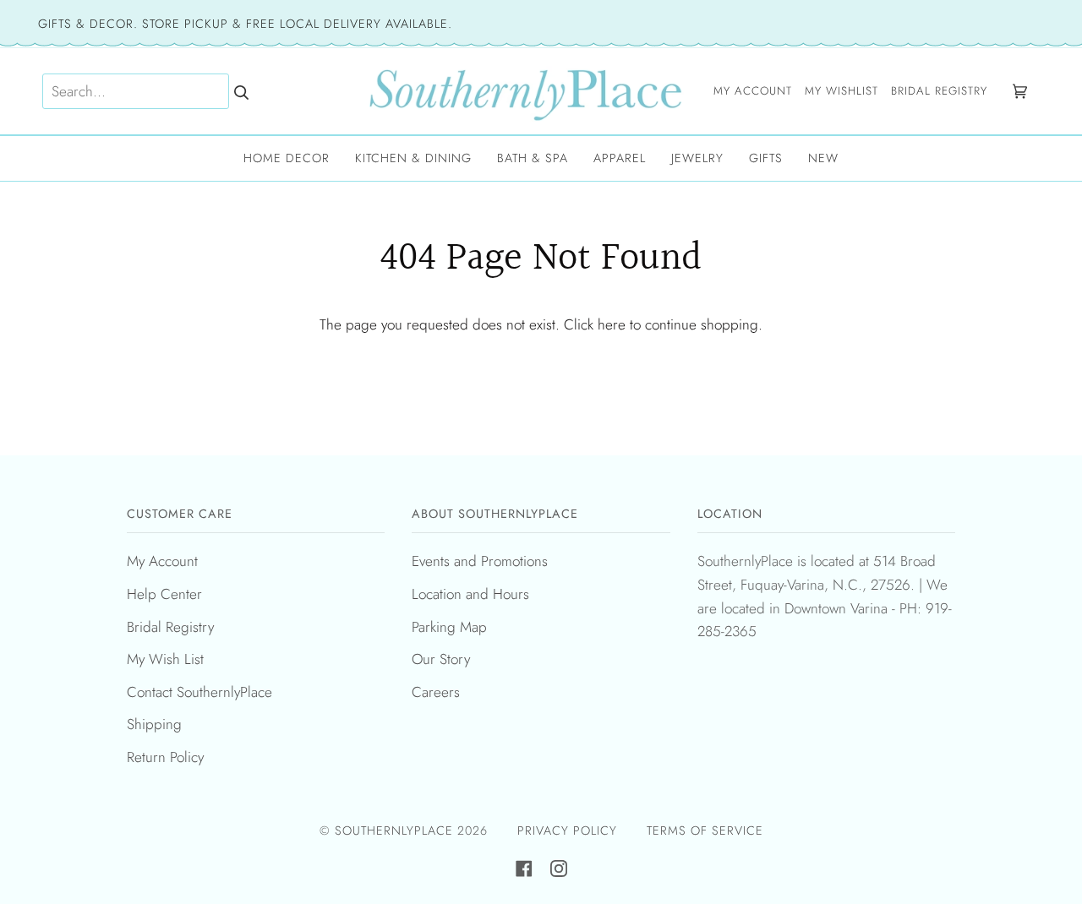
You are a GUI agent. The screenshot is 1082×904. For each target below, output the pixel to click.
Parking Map (449, 627)
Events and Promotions (480, 561)
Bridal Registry (170, 627)
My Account (162, 561)
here (612, 324)
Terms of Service (705, 830)
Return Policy (165, 757)
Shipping (154, 724)
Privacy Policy (567, 830)
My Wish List (165, 659)
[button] (286, 158)
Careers (436, 692)
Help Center (164, 594)
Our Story (441, 659)
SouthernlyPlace (396, 830)
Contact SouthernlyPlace (199, 692)
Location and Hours (470, 594)
